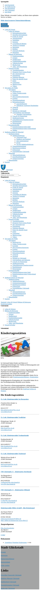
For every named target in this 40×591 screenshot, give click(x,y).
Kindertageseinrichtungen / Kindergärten (25, 377)
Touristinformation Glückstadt (10, 585)
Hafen (14, 81)
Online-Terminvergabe (19, 93)
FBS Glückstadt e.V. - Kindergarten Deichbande (16, 472)
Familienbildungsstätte (19, 61)
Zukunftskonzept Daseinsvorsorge (22, 120)
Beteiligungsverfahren (19, 148)
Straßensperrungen (18, 118)
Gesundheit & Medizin (19, 43)
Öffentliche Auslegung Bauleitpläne (27, 105)
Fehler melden (5, 565)
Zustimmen (5, 26)
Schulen (14, 58)
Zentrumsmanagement (19, 146)
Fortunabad (15, 82)
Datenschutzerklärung (7, 559)
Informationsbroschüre (19, 33)
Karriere (14, 98)
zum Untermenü (10, 10)
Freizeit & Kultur (14, 68)
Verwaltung (12, 89)
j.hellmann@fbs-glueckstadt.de (10, 482)
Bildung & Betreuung (15, 54)
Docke (18, 143)
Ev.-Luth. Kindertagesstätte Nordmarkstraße (15, 435)
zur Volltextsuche (10, 7)
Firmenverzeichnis (18, 158)
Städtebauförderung (18, 135)
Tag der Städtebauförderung (24, 144)
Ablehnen (4, 24)
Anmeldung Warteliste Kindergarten (16, 542)
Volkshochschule (17, 63)
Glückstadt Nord (21, 137)
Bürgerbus (15, 52)
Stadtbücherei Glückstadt (8, 582)
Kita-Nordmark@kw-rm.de (9, 446)
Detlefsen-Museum (18, 77)
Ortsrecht (15, 107)
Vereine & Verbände (18, 45)
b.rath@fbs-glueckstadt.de (9, 500)
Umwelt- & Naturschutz (19, 116)
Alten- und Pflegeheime (19, 66)
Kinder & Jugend (17, 36)
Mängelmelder (13, 160)
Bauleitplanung (17, 121)
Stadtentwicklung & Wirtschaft (14, 132)
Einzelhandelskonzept (19, 157)
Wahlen (14, 130)
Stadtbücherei (16, 59)
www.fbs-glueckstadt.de (8, 484)
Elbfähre (15, 49)
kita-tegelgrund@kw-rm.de (9, 464)
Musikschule (16, 65)
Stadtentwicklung (14, 134)
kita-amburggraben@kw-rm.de (10, 410)
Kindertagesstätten (18, 56)
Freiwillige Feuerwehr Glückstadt (11, 575)
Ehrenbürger (16, 75)
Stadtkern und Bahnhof (23, 139)
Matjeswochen (16, 84)
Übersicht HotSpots (18, 51)
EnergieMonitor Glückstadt (20, 151)
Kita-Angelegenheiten (7, 528)
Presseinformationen (18, 100)
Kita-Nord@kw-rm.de (7, 428)
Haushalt (15, 109)
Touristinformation (18, 70)
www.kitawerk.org (6, 412)
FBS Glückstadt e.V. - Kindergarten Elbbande (15, 490)
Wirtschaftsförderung (18, 155)
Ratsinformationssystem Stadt (21, 127)
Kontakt (3, 552)
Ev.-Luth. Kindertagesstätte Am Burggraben (15, 399)
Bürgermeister (16, 123)
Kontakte (15, 95)
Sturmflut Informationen (19, 35)
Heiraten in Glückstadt (19, 111)
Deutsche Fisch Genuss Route (21, 72)
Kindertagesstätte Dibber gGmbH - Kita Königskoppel (18, 508)
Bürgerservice (16, 91)
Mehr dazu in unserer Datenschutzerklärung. (16, 20)
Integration (15, 47)
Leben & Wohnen (14, 31)
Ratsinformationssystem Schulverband (24, 128)
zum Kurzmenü (9, 5)
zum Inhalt (8, 12)
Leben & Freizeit (10, 29)
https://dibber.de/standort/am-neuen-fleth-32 (14, 520)
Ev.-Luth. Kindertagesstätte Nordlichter (13, 417)
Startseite (3, 302)
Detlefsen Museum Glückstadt (10, 578)
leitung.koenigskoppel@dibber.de (11, 519)
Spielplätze (15, 40)
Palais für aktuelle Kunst (19, 79)
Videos (14, 86)
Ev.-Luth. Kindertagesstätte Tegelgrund (13, 453)
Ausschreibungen (21, 104)
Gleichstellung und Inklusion (21, 112)
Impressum (4, 555)
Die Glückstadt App (18, 74)
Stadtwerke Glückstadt (8, 588)
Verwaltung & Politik (11, 88)
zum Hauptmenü (10, 8)
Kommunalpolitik (14, 125)
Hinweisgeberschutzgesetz (20, 97)
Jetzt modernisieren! (22, 141)
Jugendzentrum (17, 38)
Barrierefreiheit (5, 562)
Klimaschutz (16, 150)
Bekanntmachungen (18, 102)
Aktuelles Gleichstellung (23, 114)
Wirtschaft (12, 153)
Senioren (15, 42)
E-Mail (3, 535)
